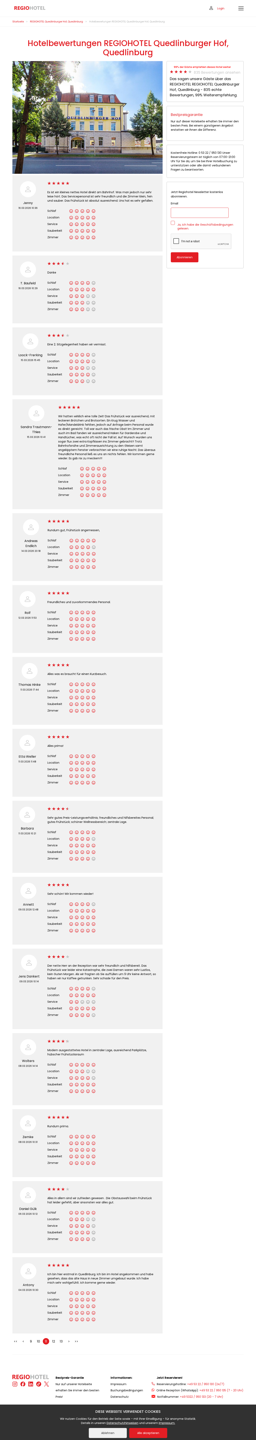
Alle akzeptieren (148, 1433)
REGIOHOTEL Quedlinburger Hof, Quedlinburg (56, 21)
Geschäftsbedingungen (216, 225)
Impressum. (167, 1423)
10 (38, 1341)
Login (220, 8)
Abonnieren (185, 257)
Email (174, 203)
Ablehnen (107, 1433)
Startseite (18, 21)
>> (76, 1341)
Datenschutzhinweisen (122, 1423)
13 (61, 1341)
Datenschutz (120, 1397)
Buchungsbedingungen (127, 1390)
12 (53, 1341)
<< (15, 1341)
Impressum (118, 1384)
